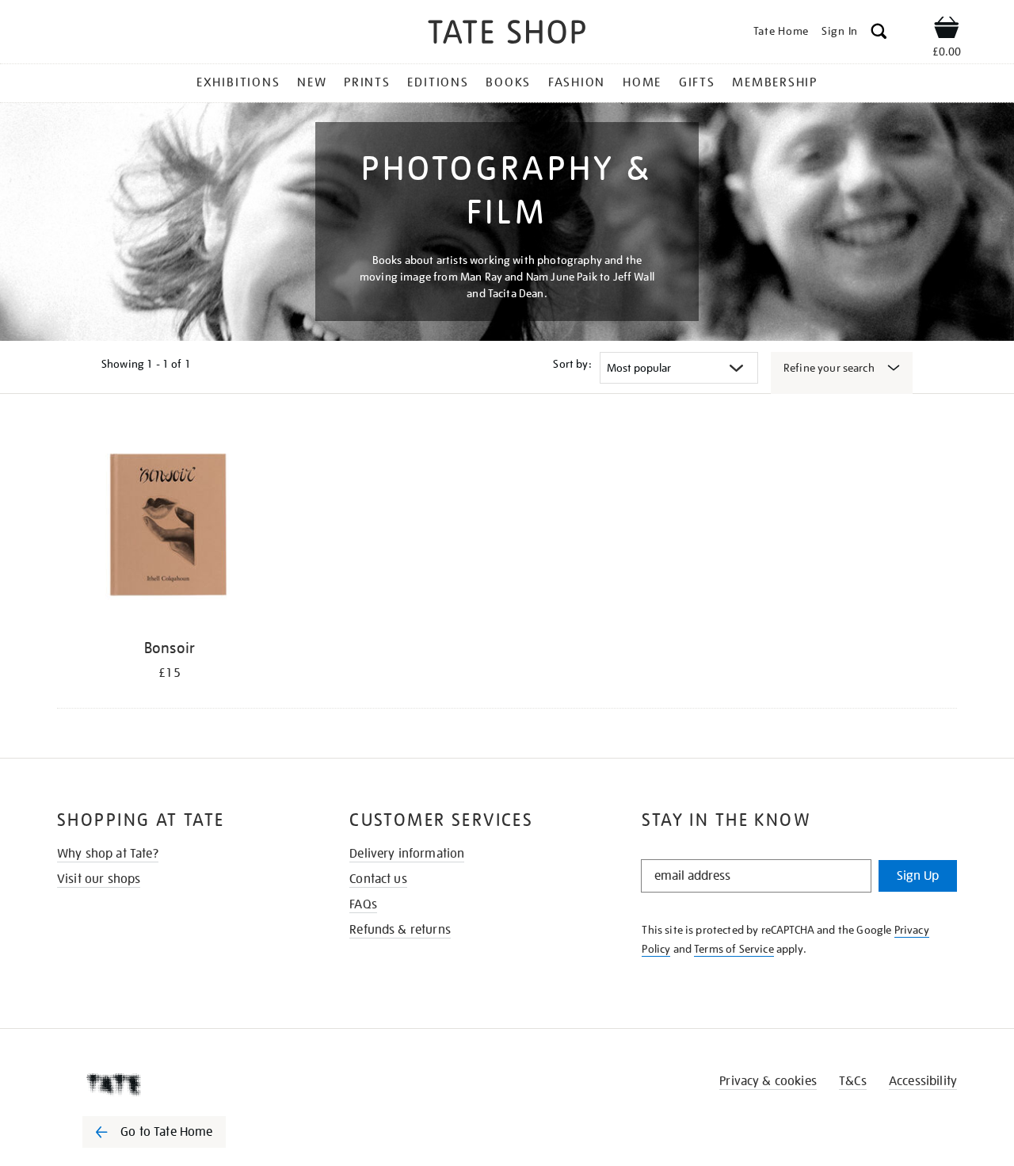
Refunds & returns (400, 930)
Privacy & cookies (768, 1081)
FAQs (363, 904)
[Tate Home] (182, 1084)
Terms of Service (734, 949)
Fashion (576, 82)
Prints (367, 82)
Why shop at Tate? (107, 854)
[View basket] (946, 30)
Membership (775, 82)
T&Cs (853, 1081)
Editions (437, 82)
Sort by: (572, 364)
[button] (879, 34)
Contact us (378, 879)
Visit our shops (98, 879)
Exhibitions (238, 82)
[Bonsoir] (169, 526)
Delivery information (406, 854)
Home (642, 82)
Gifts (697, 82)
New (311, 82)
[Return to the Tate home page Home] (507, 34)
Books (508, 82)
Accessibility (923, 1081)
